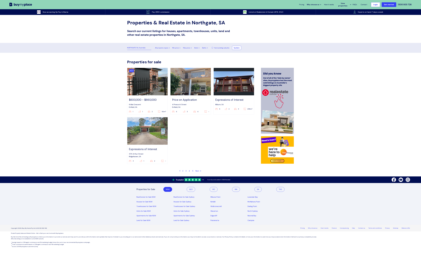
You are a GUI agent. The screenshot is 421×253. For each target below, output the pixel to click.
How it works (329, 5)
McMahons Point (254, 202)
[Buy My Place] (20, 5)
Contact (364, 5)
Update (237, 48)
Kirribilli (212, 202)
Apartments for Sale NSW (146, 216)
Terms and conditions (375, 228)
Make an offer (406, 228)
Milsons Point (215, 197)
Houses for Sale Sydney (182, 202)
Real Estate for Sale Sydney (184, 197)
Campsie (251, 220)
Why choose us (312, 228)
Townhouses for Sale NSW (146, 206)
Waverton (214, 211)
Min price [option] (175, 48)
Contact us (361, 228)
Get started (389, 5)
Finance (334, 228)
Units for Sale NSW (143, 211)
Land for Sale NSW (143, 220)
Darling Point (252, 206)
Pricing (302, 228)
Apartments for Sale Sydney (184, 216)
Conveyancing (344, 228)
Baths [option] (204, 48)
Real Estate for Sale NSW (146, 197)
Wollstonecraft (216, 206)
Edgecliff (213, 216)
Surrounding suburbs (221, 48)
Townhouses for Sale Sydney (184, 206)
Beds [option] (196, 48)
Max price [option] (186, 48)
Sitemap (395, 228)
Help (353, 228)
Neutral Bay (252, 216)
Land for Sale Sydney (181, 220)
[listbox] (176, 48)
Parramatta (214, 220)
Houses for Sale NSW (144, 202)
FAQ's (355, 5)
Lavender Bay (253, 197)
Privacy (387, 228)
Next (197, 171)
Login (375, 5)
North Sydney (253, 211)
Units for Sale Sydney (182, 211)
